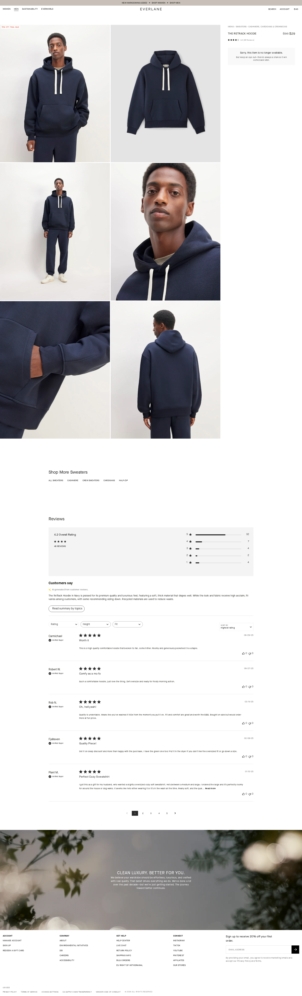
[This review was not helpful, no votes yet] (250, 653)
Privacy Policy (244, 961)
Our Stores (179, 965)
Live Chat (121, 945)
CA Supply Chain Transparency (77, 992)
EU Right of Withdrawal (129, 965)
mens (231, 26)
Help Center (123, 940)
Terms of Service (29, 992)
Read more (210, 788)
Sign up (7, 945)
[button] (296, 9)
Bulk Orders (123, 960)
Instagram (179, 940)
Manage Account (12, 940)
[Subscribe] (295, 949)
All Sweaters (56, 480)
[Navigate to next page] (175, 813)
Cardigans (109, 480)
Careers (64, 955)
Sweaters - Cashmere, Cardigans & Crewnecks (261, 26)
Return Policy (124, 950)
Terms (258, 961)
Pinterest (178, 955)
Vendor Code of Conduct (108, 992)
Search (272, 9)
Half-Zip (123, 480)
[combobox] (64, 626)
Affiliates (178, 960)
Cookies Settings (50, 992)
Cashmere (72, 480)
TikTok (176, 945)
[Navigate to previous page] (127, 813)
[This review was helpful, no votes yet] (243, 653)
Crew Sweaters (90, 480)
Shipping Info (123, 955)
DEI (61, 950)
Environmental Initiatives (74, 945)
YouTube (178, 950)
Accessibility (67, 960)
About (63, 940)
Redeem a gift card (13, 950)
